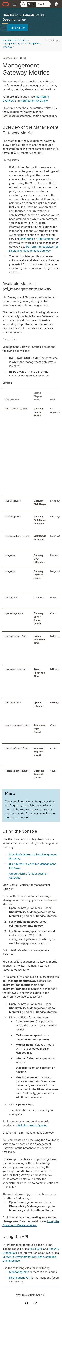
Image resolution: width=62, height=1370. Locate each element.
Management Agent (13, 43)
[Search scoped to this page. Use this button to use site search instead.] (33, 4)
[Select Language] (56, 4)
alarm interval (18, 801)
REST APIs (36, 1248)
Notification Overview (34, 100)
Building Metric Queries (32, 1125)
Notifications (45, 238)
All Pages (54, 40)
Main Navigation (14, 4)
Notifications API (19, 1277)
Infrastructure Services (14, 40)
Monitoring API (18, 1272)
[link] (31, 4)
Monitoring (26, 238)
